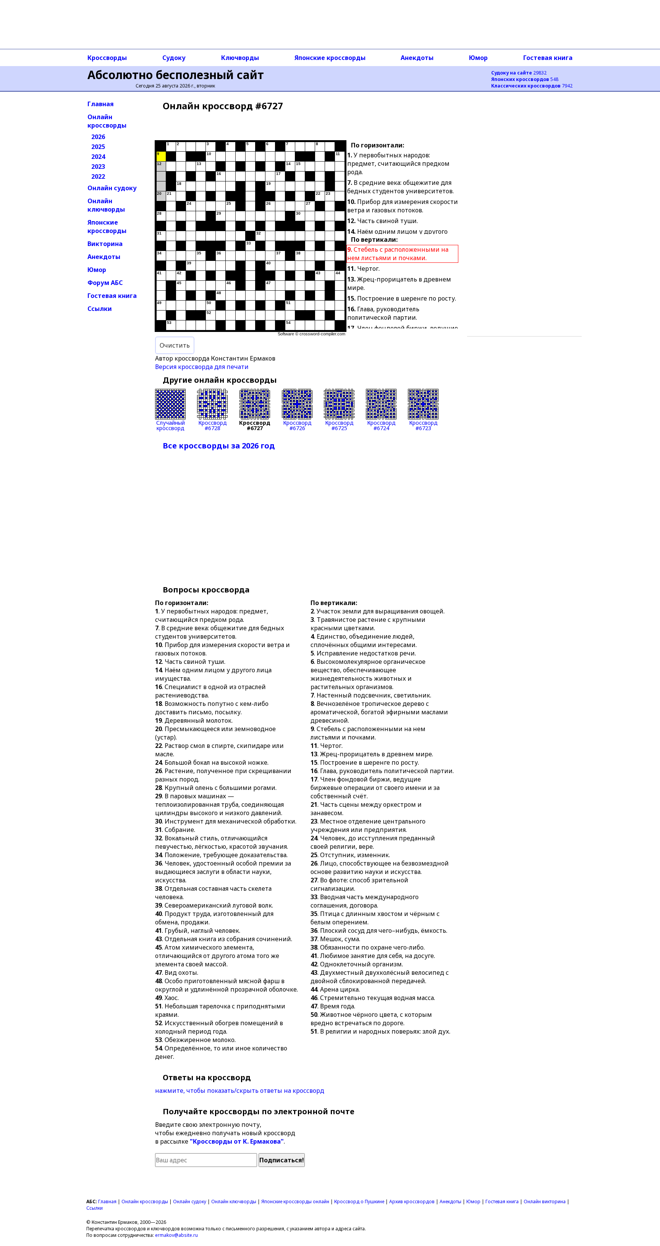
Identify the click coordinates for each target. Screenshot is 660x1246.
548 (524, 79)
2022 (98, 176)
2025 (98, 146)
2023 (98, 166)
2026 (98, 137)
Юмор (478, 57)
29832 (519, 73)
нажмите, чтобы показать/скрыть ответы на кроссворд (239, 1090)
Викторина (105, 243)
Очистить (175, 345)
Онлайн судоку (112, 188)
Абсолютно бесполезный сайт (175, 75)
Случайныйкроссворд (170, 425)
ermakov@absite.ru (176, 1235)
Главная (100, 104)
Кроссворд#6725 (339, 425)
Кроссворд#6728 (212, 425)
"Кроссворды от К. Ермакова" (237, 1141)
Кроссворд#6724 (381, 425)
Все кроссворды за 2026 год (219, 445)
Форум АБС (105, 282)
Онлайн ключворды (106, 205)
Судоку (174, 57)
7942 (532, 86)
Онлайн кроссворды (106, 121)
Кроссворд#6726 (297, 425)
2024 (98, 156)
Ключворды (240, 57)
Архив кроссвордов (412, 1201)
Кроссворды (107, 57)
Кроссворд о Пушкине (359, 1201)
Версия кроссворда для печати (202, 366)
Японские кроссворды (330, 57)
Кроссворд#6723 (423, 425)
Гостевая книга (548, 57)
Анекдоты (417, 57)
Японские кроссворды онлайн (295, 1201)
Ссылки (99, 308)
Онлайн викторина (545, 1201)
